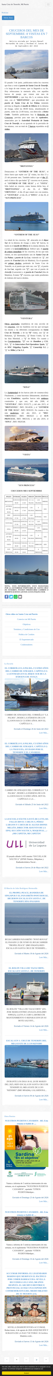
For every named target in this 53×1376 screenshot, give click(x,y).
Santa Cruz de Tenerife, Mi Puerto (15, 4)
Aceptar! (26, 1373)
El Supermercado (27, 639)
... (33, 723)
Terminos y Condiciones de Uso (27, 629)
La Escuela (8, 664)
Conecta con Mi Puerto (26, 619)
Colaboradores (26, 645)
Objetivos (26, 624)
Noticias (5, 13)
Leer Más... (43, 733)
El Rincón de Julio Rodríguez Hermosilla (20, 888)
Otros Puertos (9, 1116)
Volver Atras (8, 18)
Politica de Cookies (26, 634)
